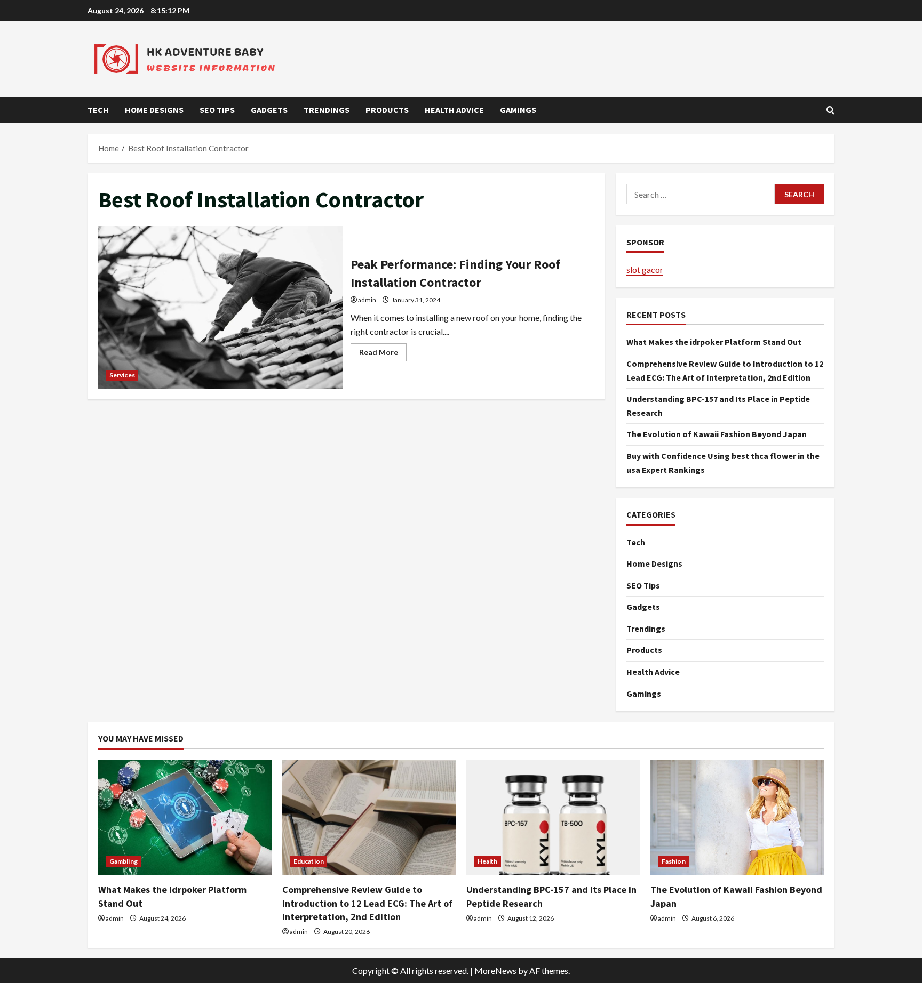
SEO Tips (217, 109)
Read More (383, 354)
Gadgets (269, 109)
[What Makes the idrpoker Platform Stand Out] (185, 817)
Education (308, 861)
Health (488, 861)
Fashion (674, 861)
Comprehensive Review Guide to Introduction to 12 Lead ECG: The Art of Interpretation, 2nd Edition (367, 902)
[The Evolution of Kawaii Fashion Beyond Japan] (737, 817)
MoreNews (495, 970)
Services (122, 375)
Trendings (326, 109)
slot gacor (644, 269)
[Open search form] (830, 110)
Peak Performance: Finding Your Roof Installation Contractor (220, 307)
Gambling (123, 861)
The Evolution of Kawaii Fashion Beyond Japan (716, 434)
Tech (98, 109)
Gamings (518, 109)
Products (387, 109)
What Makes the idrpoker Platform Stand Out (713, 341)
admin (367, 300)
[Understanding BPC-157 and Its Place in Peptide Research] (553, 817)
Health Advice (454, 109)
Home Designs (154, 109)
